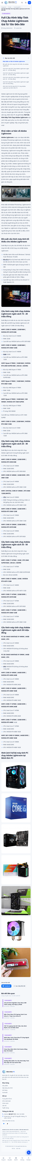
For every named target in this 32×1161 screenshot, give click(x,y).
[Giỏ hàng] (29, 2)
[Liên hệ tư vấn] (29, 1152)
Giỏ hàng (4, 1090)
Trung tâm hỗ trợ (7, 1098)
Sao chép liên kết (20, 986)
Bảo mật (18, 1148)
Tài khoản (5, 1092)
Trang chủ (3, 7)
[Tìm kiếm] (22, 2)
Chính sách (5, 1103)
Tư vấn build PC (17, 7)
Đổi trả (13, 1148)
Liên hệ (4, 1105)
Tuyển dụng (5, 1108)
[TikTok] (7, 1123)
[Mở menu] (2, 2)
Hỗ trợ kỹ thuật (6, 1101)
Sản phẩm (5, 1085)
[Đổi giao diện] (25, 2)
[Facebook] (3, 1123)
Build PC (16, 1159)
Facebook (7, 986)
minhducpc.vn (25, 1142)
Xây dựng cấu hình (7, 1088)
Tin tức (9, 7)
